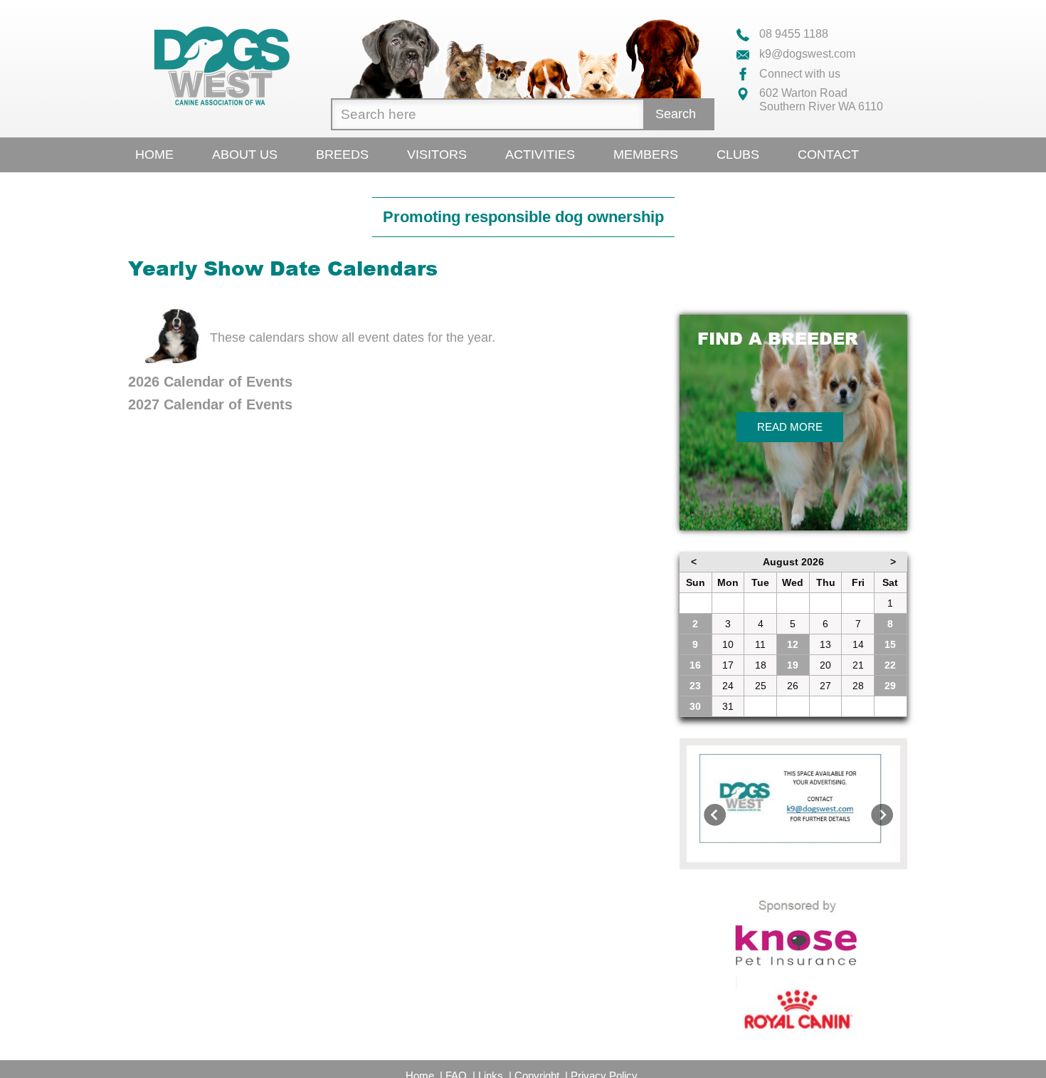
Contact (828, 154)
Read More (790, 427)
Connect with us (798, 74)
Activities (540, 154)
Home (154, 154)
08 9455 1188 (792, 34)
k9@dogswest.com (805, 54)
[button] (703, 803)
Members (645, 154)
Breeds (342, 154)
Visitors (437, 154)
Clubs (738, 154)
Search (675, 114)
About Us (245, 154)
